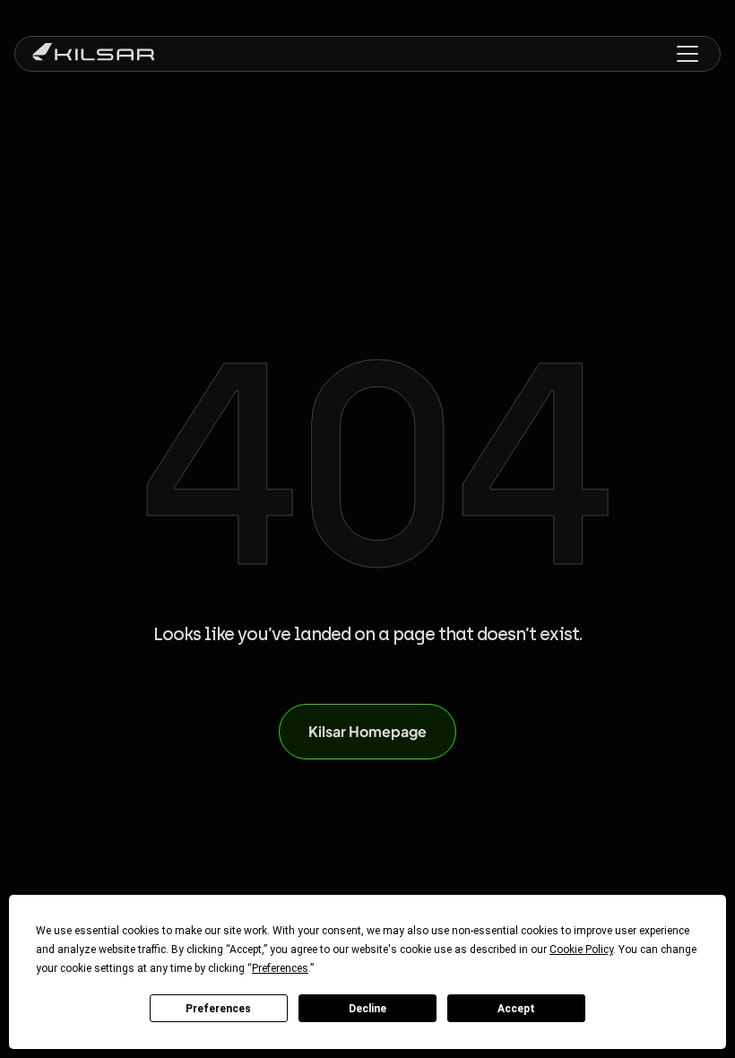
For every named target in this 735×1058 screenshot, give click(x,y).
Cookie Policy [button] (581, 949)
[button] (687, 54)
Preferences (218, 1008)
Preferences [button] (280, 968)
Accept (516, 1008)
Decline (367, 1008)
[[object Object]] (94, 54)
